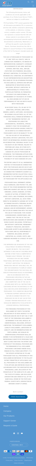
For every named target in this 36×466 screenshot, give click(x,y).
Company (7, 411)
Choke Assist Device (18, 397)
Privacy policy (9, 460)
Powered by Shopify (20, 457)
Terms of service (18, 460)
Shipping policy (28, 460)
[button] (33, 6)
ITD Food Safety (11, 457)
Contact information (19, 463)
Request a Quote (10, 426)
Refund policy (29, 457)
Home (5, 406)
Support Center (9, 421)
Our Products (8, 416)
